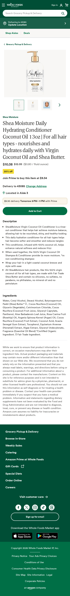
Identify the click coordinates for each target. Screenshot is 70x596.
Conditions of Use (34, 562)
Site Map (20, 574)
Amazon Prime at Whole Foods (24, 459)
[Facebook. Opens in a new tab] (18, 507)
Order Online (13, 480)
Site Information (36, 574)
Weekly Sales (13, 445)
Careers (10, 487)
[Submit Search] (63, 13)
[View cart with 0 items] (67, 5)
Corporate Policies (35, 581)
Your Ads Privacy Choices (43, 556)
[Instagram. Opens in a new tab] (35, 507)
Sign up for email (35, 516)
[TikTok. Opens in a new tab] (43, 507)
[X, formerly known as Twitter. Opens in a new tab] (27, 507)
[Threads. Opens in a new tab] (52, 507)
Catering (10, 452)
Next (59, 105)
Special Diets (13, 473)
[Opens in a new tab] (23, 535)
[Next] (33, 80)
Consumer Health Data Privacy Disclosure (34, 568)
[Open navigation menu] (3, 5)
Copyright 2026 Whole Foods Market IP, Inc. (35, 548)
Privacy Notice (19, 556)
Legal (49, 574)
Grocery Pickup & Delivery (22, 431)
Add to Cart (35, 211)
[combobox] (32, 13)
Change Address (36, 186)
